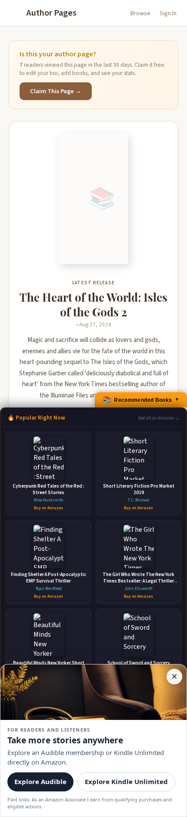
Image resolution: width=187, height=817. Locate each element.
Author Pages (52, 13)
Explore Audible (40, 781)
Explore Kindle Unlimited (126, 781)
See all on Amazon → (159, 418)
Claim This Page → (55, 91)
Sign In (168, 13)
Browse (140, 13)
